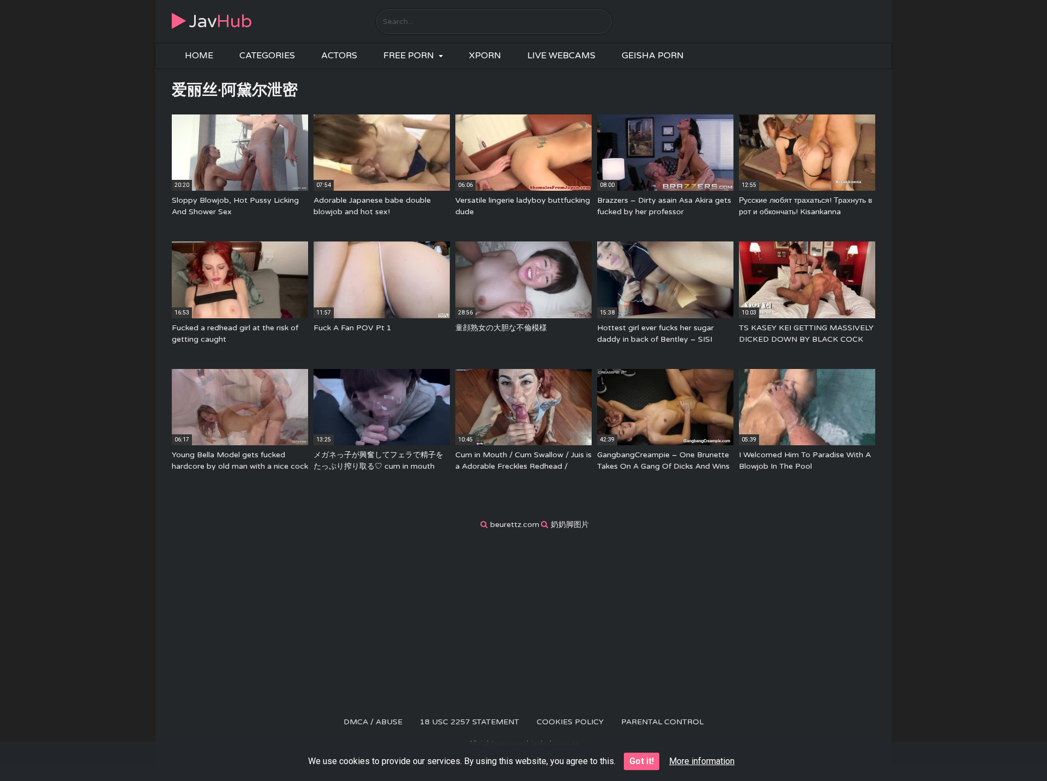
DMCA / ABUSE (373, 721)
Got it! (641, 761)
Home (199, 55)
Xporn (485, 55)
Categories (267, 55)
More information (702, 761)
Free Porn (408, 55)
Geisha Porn (653, 55)
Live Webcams (561, 55)
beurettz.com (514, 524)
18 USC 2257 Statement (469, 721)
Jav (220, 21)
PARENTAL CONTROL (662, 721)
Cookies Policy (570, 721)
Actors (339, 55)
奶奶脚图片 (570, 524)
